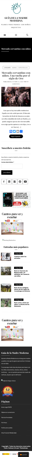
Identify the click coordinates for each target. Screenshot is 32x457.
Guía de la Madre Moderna (16, 19)
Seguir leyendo (15, 136)
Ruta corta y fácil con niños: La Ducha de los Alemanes (21, 304)
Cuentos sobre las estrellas (20, 257)
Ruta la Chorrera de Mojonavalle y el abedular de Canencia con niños (21, 273)
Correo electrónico (7, 162)
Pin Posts (4, 422)
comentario (16, 84)
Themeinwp (23, 448)
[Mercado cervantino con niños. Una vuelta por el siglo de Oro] (16, 96)
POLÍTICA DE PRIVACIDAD (8, 433)
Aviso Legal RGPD (6, 407)
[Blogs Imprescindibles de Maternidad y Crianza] (8, 380)
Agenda (14, 67)
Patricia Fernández (6, 417)
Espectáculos (23, 67)
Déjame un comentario (8, 412)
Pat (28, 81)
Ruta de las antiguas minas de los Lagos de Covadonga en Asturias (22, 289)
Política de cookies (6, 428)
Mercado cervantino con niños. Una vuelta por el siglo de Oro (16, 75)
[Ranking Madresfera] (8, 240)
